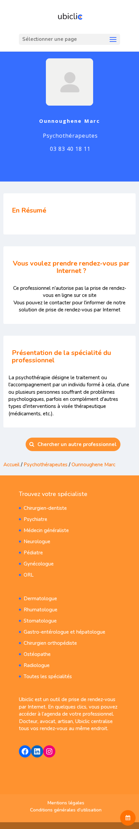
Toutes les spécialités (48, 676)
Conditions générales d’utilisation (66, 810)
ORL (29, 575)
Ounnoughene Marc (93, 464)
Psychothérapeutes (45, 464)
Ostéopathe (37, 654)
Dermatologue (40, 598)
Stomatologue (40, 620)
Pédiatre (33, 552)
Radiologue (37, 665)
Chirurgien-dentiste (45, 508)
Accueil (11, 464)
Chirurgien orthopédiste (50, 643)
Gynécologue (39, 563)
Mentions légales (66, 803)
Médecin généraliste (46, 530)
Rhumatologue (40, 609)
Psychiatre (35, 519)
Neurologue (37, 541)
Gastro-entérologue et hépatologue (64, 632)
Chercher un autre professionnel (77, 444)
